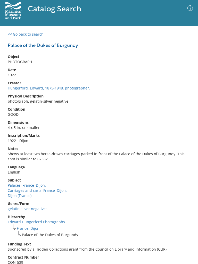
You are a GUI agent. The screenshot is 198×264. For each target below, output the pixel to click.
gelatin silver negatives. (28, 208)
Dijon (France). (20, 195)
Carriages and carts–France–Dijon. (37, 190)
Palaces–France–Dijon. (27, 185)
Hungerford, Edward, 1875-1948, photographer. (49, 88)
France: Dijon (28, 228)
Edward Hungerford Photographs (36, 221)
